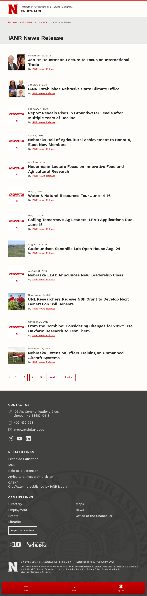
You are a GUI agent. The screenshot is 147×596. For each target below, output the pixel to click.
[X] (11, 438)
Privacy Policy (93, 569)
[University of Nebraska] (37, 544)
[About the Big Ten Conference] (14, 544)
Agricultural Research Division (30, 476)
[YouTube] (19, 438)
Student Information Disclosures (37, 572)
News (80, 510)
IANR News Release (43, 69)
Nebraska (12, 22)
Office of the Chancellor (94, 516)
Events (13, 516)
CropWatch (32, 11)
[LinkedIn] (28, 438)
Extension (32, 22)
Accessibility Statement (125, 566)
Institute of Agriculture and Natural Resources (47, 7)
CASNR (13, 482)
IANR (22, 22)
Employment (17, 510)
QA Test (108, 566)
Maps (80, 504)
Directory (15, 504)
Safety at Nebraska (111, 569)
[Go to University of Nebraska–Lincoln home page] (13, 9)
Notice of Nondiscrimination (71, 569)
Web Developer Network (91, 566)
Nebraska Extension (23, 471)
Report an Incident (22, 530)
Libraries (15, 522)
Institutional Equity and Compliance (38, 569)
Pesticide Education (23, 459)
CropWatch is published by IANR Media (37, 486)
